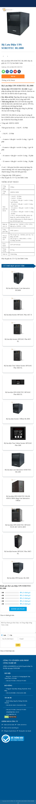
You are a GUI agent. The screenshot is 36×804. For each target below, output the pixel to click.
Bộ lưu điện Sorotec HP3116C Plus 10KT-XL (18, 552)
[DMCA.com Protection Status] (10, 716)
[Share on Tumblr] (19, 71)
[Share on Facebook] (7, 71)
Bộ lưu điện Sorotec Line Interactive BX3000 (18, 289)
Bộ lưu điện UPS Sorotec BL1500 (18, 578)
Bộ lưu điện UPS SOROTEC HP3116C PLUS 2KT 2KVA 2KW (18, 526)
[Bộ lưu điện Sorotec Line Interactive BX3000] (18, 278)
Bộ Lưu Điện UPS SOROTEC (15, 67)
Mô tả (13, 76)
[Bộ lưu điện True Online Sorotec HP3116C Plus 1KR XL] (18, 355)
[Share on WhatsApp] (3, 71)
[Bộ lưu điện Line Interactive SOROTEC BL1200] (18, 459)
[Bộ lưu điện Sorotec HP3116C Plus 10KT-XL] (18, 541)
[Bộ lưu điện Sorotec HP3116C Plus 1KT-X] (18, 304)
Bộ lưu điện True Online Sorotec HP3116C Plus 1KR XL (18, 367)
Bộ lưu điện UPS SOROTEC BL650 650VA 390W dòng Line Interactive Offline (18, 498)
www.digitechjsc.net (11, 714)
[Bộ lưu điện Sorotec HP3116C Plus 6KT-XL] (18, 329)
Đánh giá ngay (18, 609)
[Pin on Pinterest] (15, 71)
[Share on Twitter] (11, 71)
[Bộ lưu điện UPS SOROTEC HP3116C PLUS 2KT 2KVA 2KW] (18, 514)
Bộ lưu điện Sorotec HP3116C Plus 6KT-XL (18, 340)
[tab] (18, 76)
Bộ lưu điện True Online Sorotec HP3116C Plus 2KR (18, 444)
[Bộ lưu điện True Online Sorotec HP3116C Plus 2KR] (18, 433)
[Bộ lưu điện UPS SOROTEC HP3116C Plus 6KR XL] (18, 382)
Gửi (17, 645)
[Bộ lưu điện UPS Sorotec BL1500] (18, 568)
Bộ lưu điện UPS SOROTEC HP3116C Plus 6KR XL (18, 393)
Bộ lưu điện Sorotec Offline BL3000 (18, 419)
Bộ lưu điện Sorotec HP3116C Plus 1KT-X (18, 315)
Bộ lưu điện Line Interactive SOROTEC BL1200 (18, 471)
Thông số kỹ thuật (8, 80)
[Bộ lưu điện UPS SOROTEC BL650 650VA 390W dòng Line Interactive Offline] (18, 486)
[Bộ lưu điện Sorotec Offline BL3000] (18, 408)
